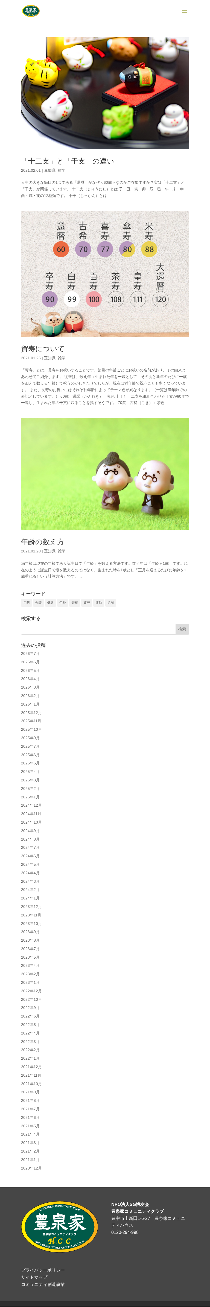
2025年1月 (30, 797)
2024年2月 (30, 889)
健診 (50, 602)
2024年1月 (30, 898)
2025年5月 (30, 763)
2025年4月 (30, 771)
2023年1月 (30, 982)
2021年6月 (30, 1117)
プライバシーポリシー (43, 1270)
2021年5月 (30, 1126)
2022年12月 (31, 991)
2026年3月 (30, 687)
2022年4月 (30, 1033)
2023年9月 (30, 932)
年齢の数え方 (42, 542)
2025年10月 (31, 729)
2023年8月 (30, 940)
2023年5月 (30, 957)
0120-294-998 (125, 1232)
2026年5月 (30, 670)
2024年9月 (30, 831)
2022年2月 (30, 1050)
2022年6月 (30, 1016)
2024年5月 (30, 864)
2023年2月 (30, 974)
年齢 (62, 602)
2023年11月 (31, 915)
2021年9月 (30, 1092)
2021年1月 (30, 1159)
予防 (26, 602)
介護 (38, 602)
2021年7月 (30, 1109)
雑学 (61, 170)
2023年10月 (31, 923)
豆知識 (50, 170)
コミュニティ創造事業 (43, 1284)
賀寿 (86, 602)
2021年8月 (30, 1100)
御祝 (74, 602)
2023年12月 (31, 906)
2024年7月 (30, 847)
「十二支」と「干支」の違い (67, 161)
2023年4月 (30, 965)
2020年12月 (31, 1168)
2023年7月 (30, 949)
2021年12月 (31, 1067)
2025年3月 (30, 780)
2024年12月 (31, 805)
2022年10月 (31, 999)
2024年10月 (31, 822)
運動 (98, 602)
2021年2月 (30, 1151)
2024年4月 (30, 873)
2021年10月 (31, 1084)
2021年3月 (30, 1142)
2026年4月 (30, 679)
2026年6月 (30, 662)
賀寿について (43, 349)
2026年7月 (30, 653)
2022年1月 (30, 1058)
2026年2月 (30, 695)
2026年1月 (30, 704)
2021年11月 (31, 1075)
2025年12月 (31, 712)
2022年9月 (30, 1007)
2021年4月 (30, 1134)
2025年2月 (30, 788)
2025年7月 (30, 746)
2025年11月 (31, 721)
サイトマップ (34, 1277)
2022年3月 (30, 1041)
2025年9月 (30, 738)
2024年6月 (30, 856)
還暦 (110, 602)
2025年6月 (30, 755)
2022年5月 (30, 1024)
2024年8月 (30, 839)
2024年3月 (30, 881)
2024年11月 (31, 814)
